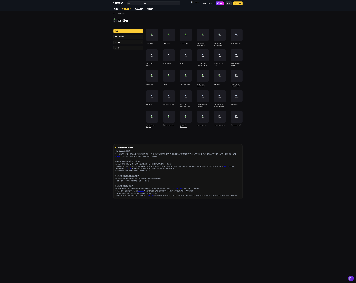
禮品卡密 (139, 9)
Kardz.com (179, 188)
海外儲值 (126, 9)
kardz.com (118, 156)
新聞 (150, 9)
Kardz (115, 13)
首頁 (117, 9)
